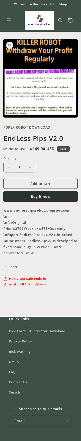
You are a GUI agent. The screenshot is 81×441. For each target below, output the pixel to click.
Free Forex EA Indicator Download (37, 331)
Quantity (9, 158)
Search (14, 392)
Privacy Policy (20, 341)
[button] (9, 20)
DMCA (14, 362)
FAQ (12, 372)
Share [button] (13, 267)
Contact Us (18, 382)
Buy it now (40, 196)
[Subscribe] (66, 421)
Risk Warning (20, 351)
